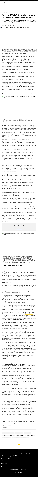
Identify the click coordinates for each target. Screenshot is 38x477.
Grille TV (9, 462)
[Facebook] (21, 454)
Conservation (20, 435)
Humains (4, 435)
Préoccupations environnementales (20, 437)
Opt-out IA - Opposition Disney (18, 472)
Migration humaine (30, 435)
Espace (2, 466)
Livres (16, 455)
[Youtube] (32, 454)
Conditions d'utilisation (24, 469)
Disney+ (35, 0)
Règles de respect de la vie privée (14, 469)
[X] (24, 454)
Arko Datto (11, 53)
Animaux (2, 458)
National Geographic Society (10, 460)
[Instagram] (27, 454)
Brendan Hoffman (14, 262)
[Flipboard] (29, 454)
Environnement (6, 12)
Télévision (9, 0)
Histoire (2, 455)
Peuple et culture (6, 437)
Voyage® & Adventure (4, 463)
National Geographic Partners (10, 458)
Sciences (2, 460)
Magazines (3, 0)
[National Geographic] (1, 2)
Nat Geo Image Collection (20, 53)
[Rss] (35, 454)
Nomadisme (12, 435)
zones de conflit (20, 145)
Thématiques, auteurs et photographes (11, 455)
